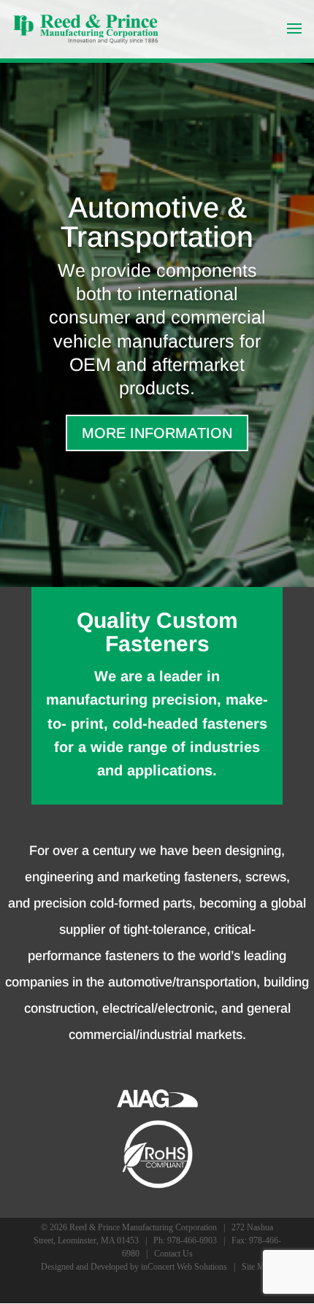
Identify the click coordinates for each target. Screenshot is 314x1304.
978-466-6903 (192, 1240)
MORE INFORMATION (157, 433)
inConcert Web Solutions (184, 1267)
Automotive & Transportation (157, 222)
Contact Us (173, 1254)
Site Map (257, 1267)
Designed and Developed (84, 1267)
